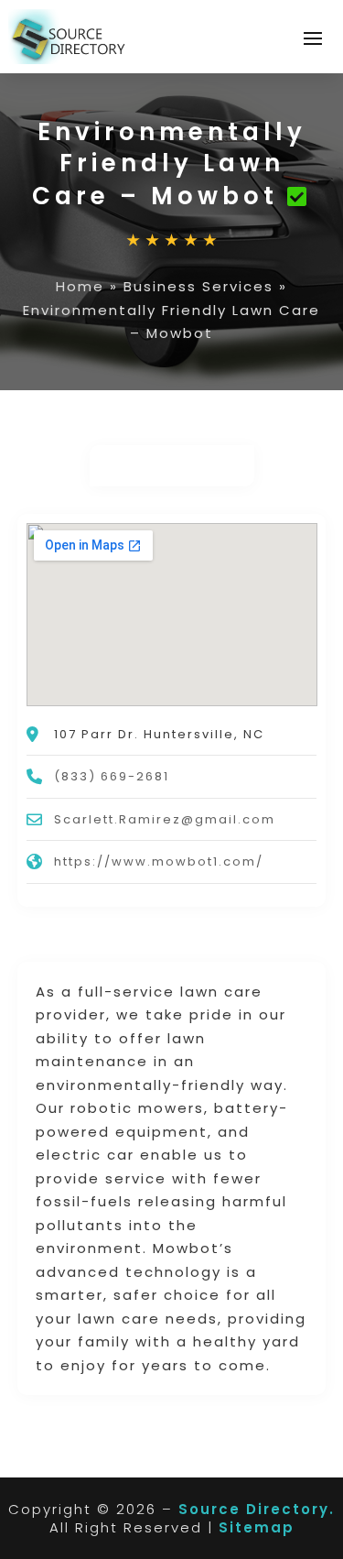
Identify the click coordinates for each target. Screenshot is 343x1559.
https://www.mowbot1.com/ (158, 861)
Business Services (198, 286)
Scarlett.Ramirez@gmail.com (164, 819)
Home (80, 286)
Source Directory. (256, 1509)
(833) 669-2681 (111, 776)
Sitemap (257, 1527)
